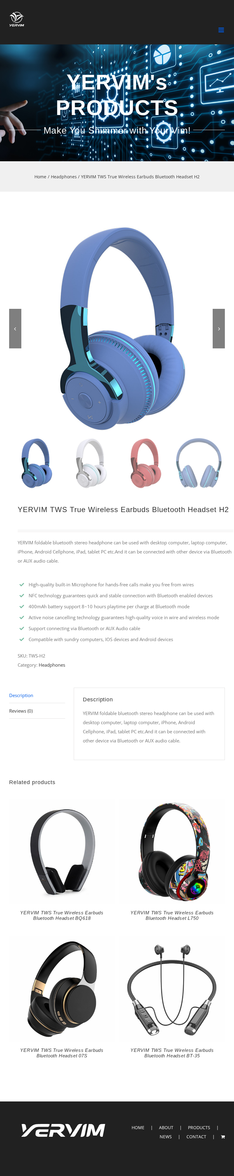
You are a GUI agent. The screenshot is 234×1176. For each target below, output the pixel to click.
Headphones (52, 665)
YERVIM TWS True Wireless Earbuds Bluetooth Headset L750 (172, 915)
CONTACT (196, 1136)
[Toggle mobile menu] (221, 30)
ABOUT (166, 1127)
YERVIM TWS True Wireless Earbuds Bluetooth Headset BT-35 (172, 1053)
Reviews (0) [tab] (21, 711)
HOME (138, 1127)
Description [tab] (21, 695)
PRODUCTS (199, 1127)
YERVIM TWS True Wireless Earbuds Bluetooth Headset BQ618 (62, 915)
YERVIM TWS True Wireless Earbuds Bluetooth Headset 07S (62, 1053)
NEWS (166, 1136)
